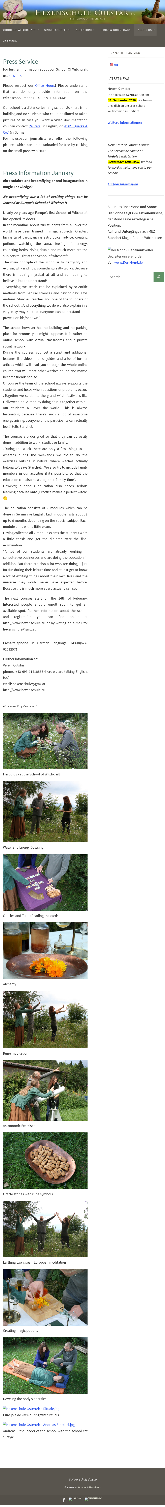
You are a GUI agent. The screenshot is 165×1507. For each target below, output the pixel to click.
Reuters (34, 126)
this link (15, 75)
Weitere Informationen (125, 122)
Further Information (123, 184)
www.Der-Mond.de (128, 262)
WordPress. (95, 1487)
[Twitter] (76, 1499)
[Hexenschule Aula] (93, 1499)
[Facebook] (64, 1500)
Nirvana (81, 1487)
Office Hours (45, 85)
